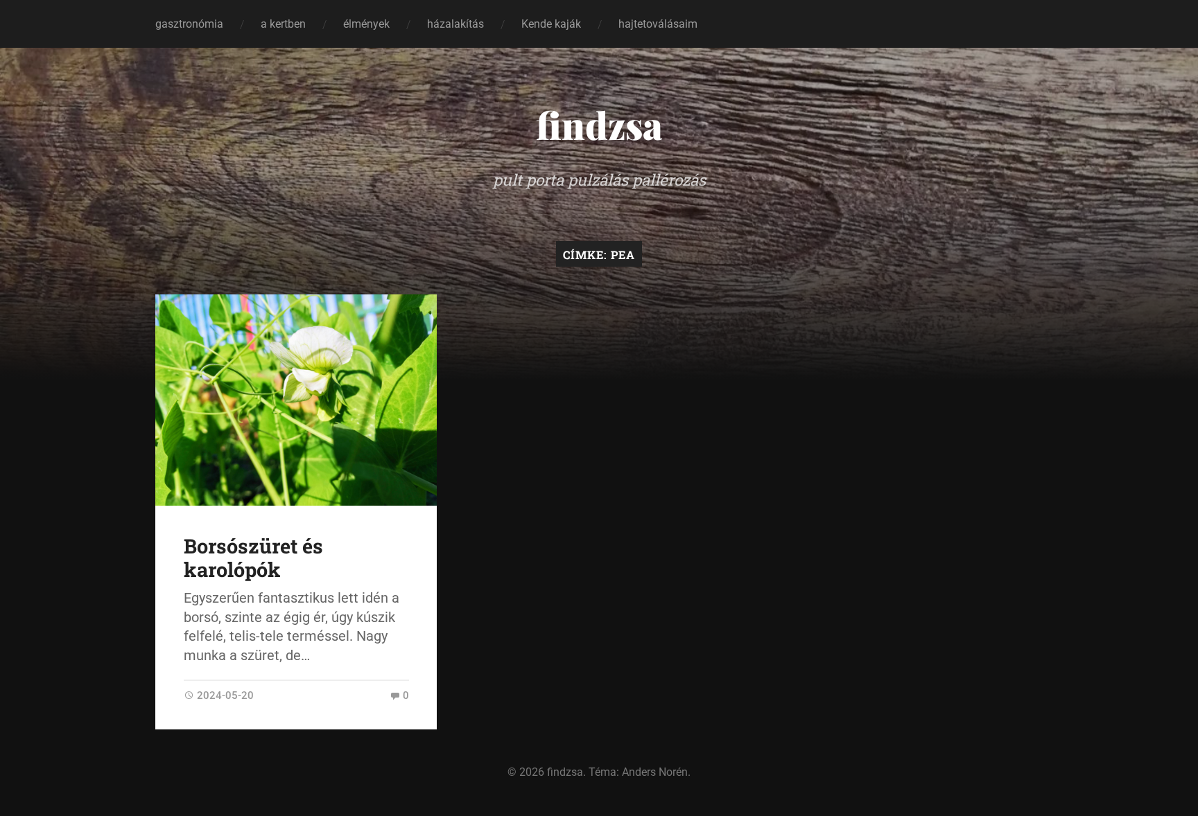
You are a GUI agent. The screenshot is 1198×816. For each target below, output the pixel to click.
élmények (366, 23)
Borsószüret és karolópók (253, 558)
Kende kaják (551, 23)
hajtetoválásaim (657, 23)
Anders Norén (655, 772)
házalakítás (455, 23)
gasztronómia (189, 23)
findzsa (599, 125)
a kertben (283, 23)
